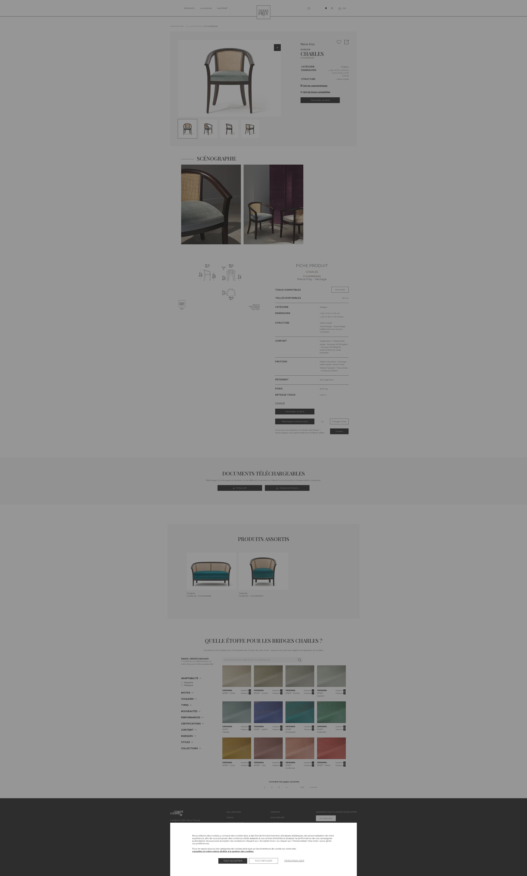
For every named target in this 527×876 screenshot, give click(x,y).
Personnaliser (294, 861)
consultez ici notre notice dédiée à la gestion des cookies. (223, 851)
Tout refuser (263, 861)
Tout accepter (232, 861)
